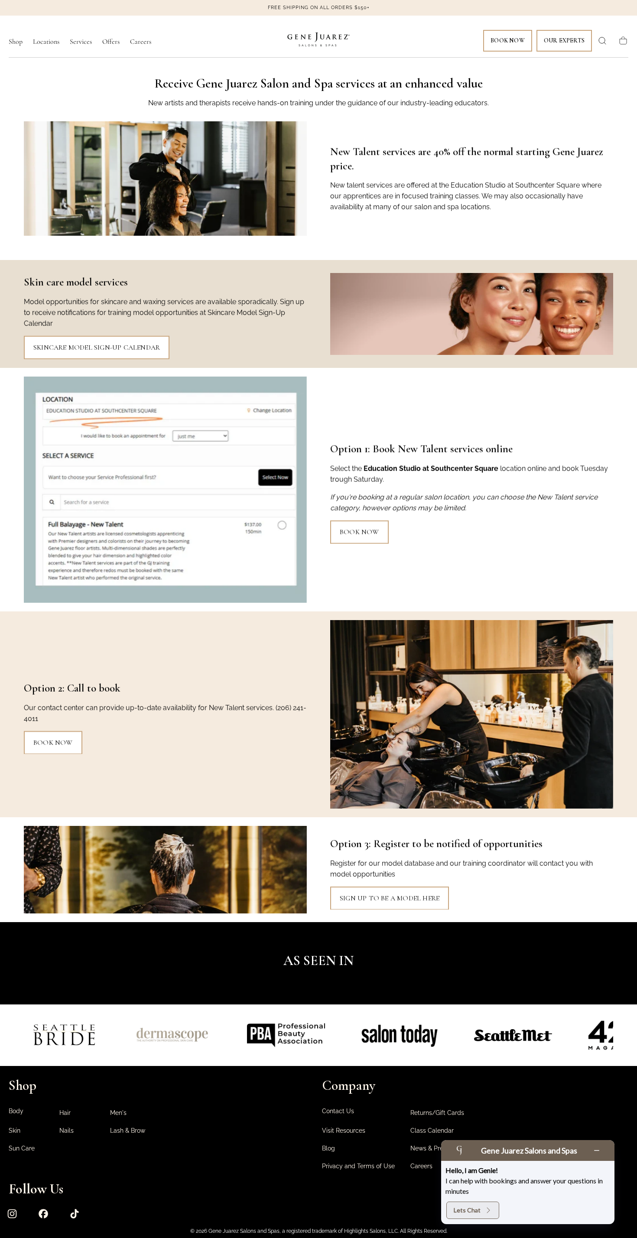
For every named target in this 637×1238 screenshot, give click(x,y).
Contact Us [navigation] (338, 1111)
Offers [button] (111, 42)
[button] (602, 41)
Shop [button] (16, 42)
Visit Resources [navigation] (343, 1130)
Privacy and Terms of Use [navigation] (358, 1166)
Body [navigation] (16, 1111)
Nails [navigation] (66, 1130)
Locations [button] (46, 42)
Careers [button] (140, 42)
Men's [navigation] (118, 1112)
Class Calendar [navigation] (432, 1130)
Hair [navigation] (65, 1112)
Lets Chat (467, 1210)
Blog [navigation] (328, 1148)
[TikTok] (74, 1214)
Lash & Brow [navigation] (127, 1130)
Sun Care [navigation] (22, 1148)
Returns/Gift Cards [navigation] (437, 1112)
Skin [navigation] (14, 1130)
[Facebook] (43, 1214)
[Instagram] (12, 1214)
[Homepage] (318, 41)
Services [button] (81, 42)
